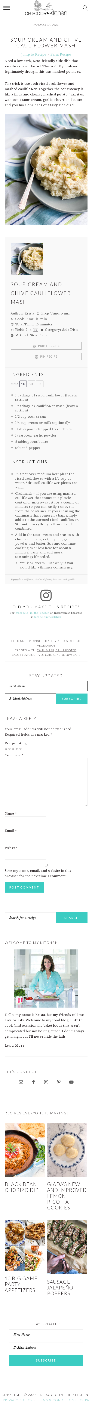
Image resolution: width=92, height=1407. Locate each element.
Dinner (37, 640)
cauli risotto (65, 650)
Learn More (14, 1045)
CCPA (84, 1400)
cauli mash (45, 650)
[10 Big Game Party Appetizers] (25, 1245)
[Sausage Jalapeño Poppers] (67, 1247)
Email (11, 831)
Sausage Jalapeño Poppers (60, 1288)
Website (11, 848)
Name (11, 814)
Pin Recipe (49, 356)
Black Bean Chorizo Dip (22, 1187)
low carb (72, 654)
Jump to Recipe (33, 54)
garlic (50, 654)
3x (40, 384)
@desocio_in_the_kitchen (32, 613)
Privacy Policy (18, 1400)
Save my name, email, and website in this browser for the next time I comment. (38, 873)
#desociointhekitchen (47, 617)
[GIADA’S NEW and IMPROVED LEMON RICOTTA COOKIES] (67, 1150)
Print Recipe (60, 54)
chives (38, 654)
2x (31, 384)
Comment (14, 755)
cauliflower (22, 654)
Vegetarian (46, 645)
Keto (61, 640)
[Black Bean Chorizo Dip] (25, 1150)
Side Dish (73, 640)
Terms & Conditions (56, 1400)
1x (23, 384)
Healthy (50, 640)
